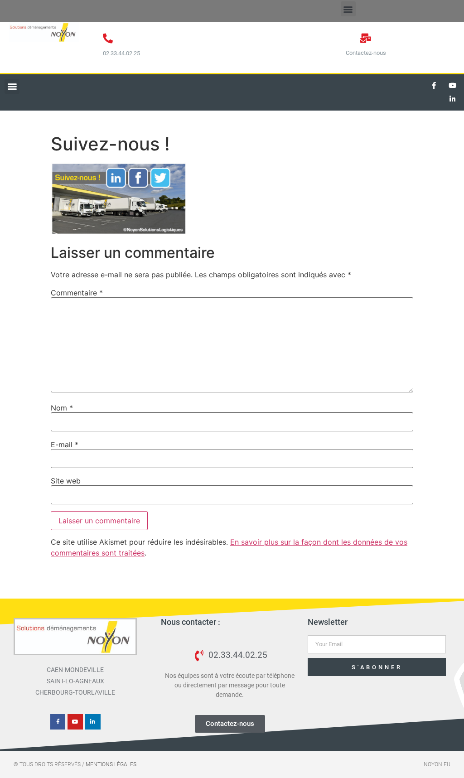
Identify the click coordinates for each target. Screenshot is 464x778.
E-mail (64, 444)
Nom (62, 407)
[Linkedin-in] (452, 99)
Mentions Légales (111, 764)
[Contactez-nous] (366, 38)
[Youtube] (452, 85)
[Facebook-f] (434, 85)
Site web (66, 480)
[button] (348, 8)
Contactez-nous (366, 52)
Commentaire (77, 292)
